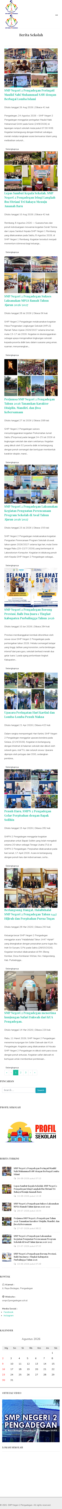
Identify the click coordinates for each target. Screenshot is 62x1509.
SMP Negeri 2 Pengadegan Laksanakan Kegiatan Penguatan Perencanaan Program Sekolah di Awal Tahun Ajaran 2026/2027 (35, 1239)
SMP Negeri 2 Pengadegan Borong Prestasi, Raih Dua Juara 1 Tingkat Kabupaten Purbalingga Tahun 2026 (29, 614)
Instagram (9, 1315)
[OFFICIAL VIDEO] (31, 1420)
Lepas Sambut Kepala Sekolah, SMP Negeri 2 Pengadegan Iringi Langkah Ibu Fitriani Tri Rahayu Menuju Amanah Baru (35, 1189)
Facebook (8, 1312)
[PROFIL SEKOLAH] (31, 1131)
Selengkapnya (12, 149)
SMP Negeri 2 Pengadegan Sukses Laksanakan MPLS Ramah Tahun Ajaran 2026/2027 (27, 300)
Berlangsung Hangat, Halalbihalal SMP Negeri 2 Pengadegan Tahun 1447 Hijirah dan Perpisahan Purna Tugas (30, 914)
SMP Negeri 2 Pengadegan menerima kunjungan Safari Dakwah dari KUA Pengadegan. (30, 1017)
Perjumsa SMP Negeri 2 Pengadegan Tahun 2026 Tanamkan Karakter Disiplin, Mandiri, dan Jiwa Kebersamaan (36, 1221)
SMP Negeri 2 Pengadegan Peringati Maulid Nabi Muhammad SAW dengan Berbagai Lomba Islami (30, 94)
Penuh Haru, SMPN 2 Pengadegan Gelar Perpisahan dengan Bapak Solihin (27, 815)
